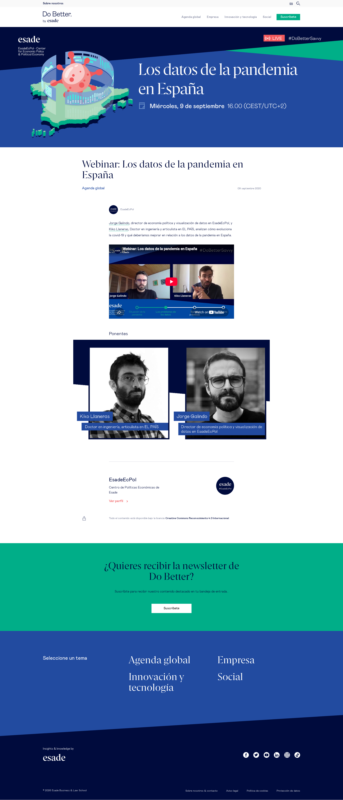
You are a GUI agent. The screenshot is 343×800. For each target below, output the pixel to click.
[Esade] (51, 21)
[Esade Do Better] (57, 15)
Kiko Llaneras (118, 229)
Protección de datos (288, 791)
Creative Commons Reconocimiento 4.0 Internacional (197, 518)
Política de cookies (257, 791)
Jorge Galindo (119, 223)
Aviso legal (232, 791)
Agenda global (191, 17)
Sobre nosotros (53, 3)
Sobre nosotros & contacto (201, 791)
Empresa (212, 17)
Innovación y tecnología (241, 17)
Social (267, 17)
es (291, 4)
